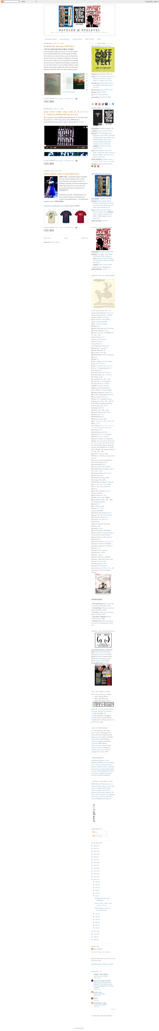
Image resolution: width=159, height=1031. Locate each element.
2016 (95, 868)
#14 (97, 364)
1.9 (101, 508)
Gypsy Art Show (97, 214)
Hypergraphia (110, 769)
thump (104, 533)
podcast (104, 339)
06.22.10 (105, 361)
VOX (106, 750)
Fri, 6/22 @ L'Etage (105, 97)
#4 (100, 441)
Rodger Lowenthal (96, 737)
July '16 (108, 491)
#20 (102, 353)
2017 (95, 865)
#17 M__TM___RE (108, 568)
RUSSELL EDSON (96, 762)
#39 (110, 515)
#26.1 (102, 406)
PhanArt (110, 131)
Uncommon (102, 769)
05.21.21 (100, 436)
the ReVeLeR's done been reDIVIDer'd (59, 46)
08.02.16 (105, 355)
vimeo (110, 159)
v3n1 (101, 484)
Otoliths (95, 148)
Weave (111, 254)
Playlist (102, 157)
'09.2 (99, 428)
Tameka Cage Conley (105, 80)
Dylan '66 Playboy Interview (104, 784)
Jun (96, 914)
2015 (95, 871)
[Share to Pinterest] (53, 101)
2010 (103, 317)
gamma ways (98, 992)
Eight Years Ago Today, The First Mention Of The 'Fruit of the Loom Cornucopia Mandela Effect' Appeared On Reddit (103, 984)
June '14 (109, 375)
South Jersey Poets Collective (106, 153)
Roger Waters (106, 319)
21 (100, 713)
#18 (110, 443)
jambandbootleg (64, 39)
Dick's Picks (106, 790)
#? (109, 388)
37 (106, 331)
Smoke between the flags (100, 1005)
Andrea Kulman (96, 739)
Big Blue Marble (98, 155)
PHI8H (93, 784)
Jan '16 (102, 381)
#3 (101, 319)
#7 (106, 441)
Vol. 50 (109, 513)
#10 (98, 341)
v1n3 (97, 484)
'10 (107, 366)
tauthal (93, 786)
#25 (104, 570)
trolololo (94, 771)
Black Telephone (105, 260)
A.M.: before (95, 311)
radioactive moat (108, 155)
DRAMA (102, 773)
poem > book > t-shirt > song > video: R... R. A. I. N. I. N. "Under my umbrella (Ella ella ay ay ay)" (66, 113)
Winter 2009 (101, 497)
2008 (103, 467)
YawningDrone (110, 794)
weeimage (103, 765)
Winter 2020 (105, 346)
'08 (97, 366)
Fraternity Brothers (103, 386)
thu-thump (109, 533)
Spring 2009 (109, 559)
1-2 (102, 414)
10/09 (97, 506)
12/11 (103, 337)
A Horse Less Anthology (106, 612)
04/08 (113, 456)
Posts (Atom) (55, 242)
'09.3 (103, 428)
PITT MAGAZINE (102, 133)
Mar (96, 922)
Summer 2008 (102, 419)
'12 (111, 368)
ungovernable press (101, 694)
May (96, 917)
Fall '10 (106, 473)
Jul (96, 896)
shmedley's (108, 792)
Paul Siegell (107, 46)
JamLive (93, 790)
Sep (96, 890)
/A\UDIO (94, 713)
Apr (96, 919)
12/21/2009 (103, 390)
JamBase (99, 790)
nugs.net (104, 786)
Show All (113, 1009)
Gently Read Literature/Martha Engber (102, 141)
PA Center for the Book (101, 94)
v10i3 (104, 421)
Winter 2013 (108, 392)
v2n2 (105, 484)
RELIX (109, 201)
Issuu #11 (109, 537)
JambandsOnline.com (103, 207)
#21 (98, 399)
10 (105, 161)
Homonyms (94, 769)
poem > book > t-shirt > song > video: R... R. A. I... (104, 904)
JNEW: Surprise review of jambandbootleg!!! (102, 909)
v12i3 (112, 421)
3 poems (100, 555)
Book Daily (104, 135)
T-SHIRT (55, 120)
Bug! (112, 161)
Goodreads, (96, 205)
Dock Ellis (109, 773)
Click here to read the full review (54, 206)
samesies (105, 762)
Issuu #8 (103, 537)
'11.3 (108, 425)
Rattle (104, 201)
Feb (96, 925)
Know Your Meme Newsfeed (102, 981)
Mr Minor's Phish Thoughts (102, 793)
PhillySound (96, 256)
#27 (99, 515)
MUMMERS (107, 530)
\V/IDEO (93, 720)
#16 (104, 364)
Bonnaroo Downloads (97, 792)
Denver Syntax (99, 654)
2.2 (103, 508)
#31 (102, 515)
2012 (95, 879)
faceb (100, 148)
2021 (95, 854)
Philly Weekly (105, 85)
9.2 (99, 504)
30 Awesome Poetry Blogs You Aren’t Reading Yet (102, 710)
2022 (95, 851)
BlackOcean (96, 203)
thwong (102, 535)
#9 (104, 388)
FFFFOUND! (95, 760)
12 (109, 161)
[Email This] (45, 101)
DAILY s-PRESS (97, 216)
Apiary (100, 131)
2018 (95, 862)
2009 (99, 467)
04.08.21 (106, 436)
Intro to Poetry (95, 733)
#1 (107, 313)
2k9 (102, 333)
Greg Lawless (103, 212)
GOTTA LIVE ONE (101, 322)
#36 (107, 515)
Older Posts (85, 238)
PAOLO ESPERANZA (103, 771)
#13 (98, 443)
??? (100, 364)
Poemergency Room (51, 39)
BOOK (78, 117)
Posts (95, 832)
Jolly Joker (102, 796)
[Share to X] (49, 101)
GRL (102, 254)
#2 (109, 313)
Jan (96, 928)
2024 (95, 846)
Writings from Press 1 (108, 608)
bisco (101, 486)
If (105, 752)
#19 (101, 401)
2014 (105, 564)
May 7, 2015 (99, 471)
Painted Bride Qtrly (97, 735)
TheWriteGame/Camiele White (102, 137)
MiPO (112, 260)
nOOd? (99, 39)
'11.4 (112, 425)
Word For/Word (100, 652)
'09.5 (110, 428)
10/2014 (103, 552)
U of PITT (94, 731)
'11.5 (92, 428)
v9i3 (100, 421)
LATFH (99, 767)
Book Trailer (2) (102, 78)
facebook (106, 663)
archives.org (95, 788)
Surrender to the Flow (107, 203)
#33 (105, 515)
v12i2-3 (98, 423)
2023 (95, 848)
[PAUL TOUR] (89, 39)
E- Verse (101, 146)
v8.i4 (97, 421)
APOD (96, 998)
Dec (96, 882)
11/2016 (109, 315)
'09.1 (96, 428)
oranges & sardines (96, 747)
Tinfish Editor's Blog (100, 1003)
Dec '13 (104, 375)
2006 (98, 526)
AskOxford (111, 767)
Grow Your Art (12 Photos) (101, 976)
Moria (110, 264)
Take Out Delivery (96, 46)
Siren (98, 218)
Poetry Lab (96, 157)
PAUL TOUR (102, 92)
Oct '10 (104, 372)
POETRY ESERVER (104, 775)
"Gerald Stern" (104, 311)
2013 (95, 876)
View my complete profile (100, 952)
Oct (96, 887)
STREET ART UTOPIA (101, 974)
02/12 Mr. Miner (101, 456)
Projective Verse (104, 760)
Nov (96, 885)
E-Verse (105, 131)
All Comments (98, 836)
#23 (102, 449)
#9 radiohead (103, 566)
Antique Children (100, 661)
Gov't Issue (107, 146)
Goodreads (107, 144)
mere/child (104, 348)
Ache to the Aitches (102, 324)
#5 (97, 359)
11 (107, 161)
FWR (102, 256)
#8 (96, 357)
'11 (112, 366)
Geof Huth (112, 135)
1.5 (98, 508)
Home (66, 238)
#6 (104, 350)
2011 (95, 931)
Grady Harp (94, 741)
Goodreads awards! (106, 164)
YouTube (81, 122)
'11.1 (101, 425)
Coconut (105, 264)
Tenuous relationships (99, 994)
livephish (99, 786)
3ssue (100, 528)
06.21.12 (102, 434)
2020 (95, 857)
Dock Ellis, (94, 775)
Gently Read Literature (106, 205)
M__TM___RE (105, 379)
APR (100, 264)
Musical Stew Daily (105, 788)
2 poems (101, 454)
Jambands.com (107, 214)
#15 (104, 443)
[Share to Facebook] (51, 101)
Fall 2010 (105, 432)
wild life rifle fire (77, 39)
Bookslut (95, 212)
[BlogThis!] (47, 101)
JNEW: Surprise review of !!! (62, 173)
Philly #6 (110, 482)
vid (110, 311)
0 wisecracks (69, 98)
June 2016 (107, 412)
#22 (103, 408)
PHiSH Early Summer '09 (104, 799)
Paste (98, 254)
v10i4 (108, 421)
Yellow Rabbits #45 (106, 83)
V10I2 (104, 495)
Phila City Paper (96, 745)
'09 (102, 366)
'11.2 (105, 425)
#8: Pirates (101, 561)
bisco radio (111, 786)
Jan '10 (109, 372)
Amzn (101, 144)
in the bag (94, 743)
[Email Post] (76, 98)
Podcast (109, 399)
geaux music (95, 796)
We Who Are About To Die (103, 210)
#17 (101, 341)
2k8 (99, 333)
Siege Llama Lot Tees (106, 90)
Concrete (104, 767)
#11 (92, 443)
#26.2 (106, 406)
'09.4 (106, 428)
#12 (100, 339)
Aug (96, 893)
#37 (92, 451)
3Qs (104, 258)
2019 (95, 860)
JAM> (93, 694)
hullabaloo (107, 486)
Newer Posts (47, 238)
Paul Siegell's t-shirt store (101, 964)
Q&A (106, 454)
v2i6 (105, 439)
